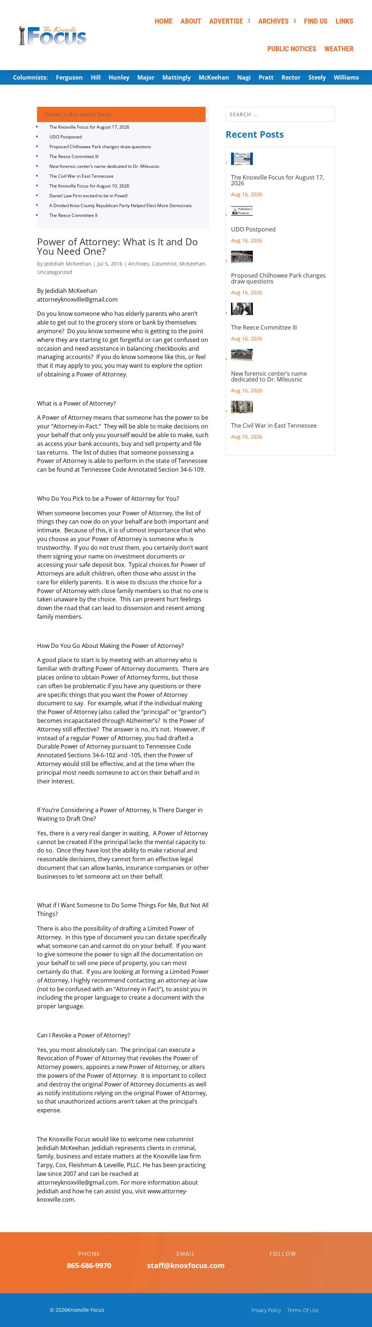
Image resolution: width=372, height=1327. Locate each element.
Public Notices (291, 48)
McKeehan (214, 78)
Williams (346, 78)
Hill (96, 78)
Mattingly (176, 78)
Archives (273, 21)
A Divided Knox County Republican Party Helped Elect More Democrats (120, 205)
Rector (291, 78)
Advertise (226, 21)
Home (164, 21)
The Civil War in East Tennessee (81, 176)
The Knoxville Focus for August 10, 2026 (89, 186)
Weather (338, 48)
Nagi (244, 78)
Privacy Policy (266, 1310)
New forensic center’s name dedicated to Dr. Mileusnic (104, 166)
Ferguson (69, 78)
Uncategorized (54, 272)
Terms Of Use (303, 1310)
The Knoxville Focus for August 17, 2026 (89, 127)
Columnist (164, 263)
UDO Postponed (65, 137)
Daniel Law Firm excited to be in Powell (88, 196)
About (191, 21)
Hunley (119, 78)
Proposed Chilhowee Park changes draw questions (100, 147)
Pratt (266, 78)
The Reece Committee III (73, 156)
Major (145, 78)
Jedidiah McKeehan (68, 263)
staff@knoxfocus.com (186, 1265)
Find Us (316, 21)
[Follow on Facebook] (276, 1266)
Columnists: (30, 78)
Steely (317, 78)
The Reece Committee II (73, 215)
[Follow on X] (290, 1266)
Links (344, 21)
